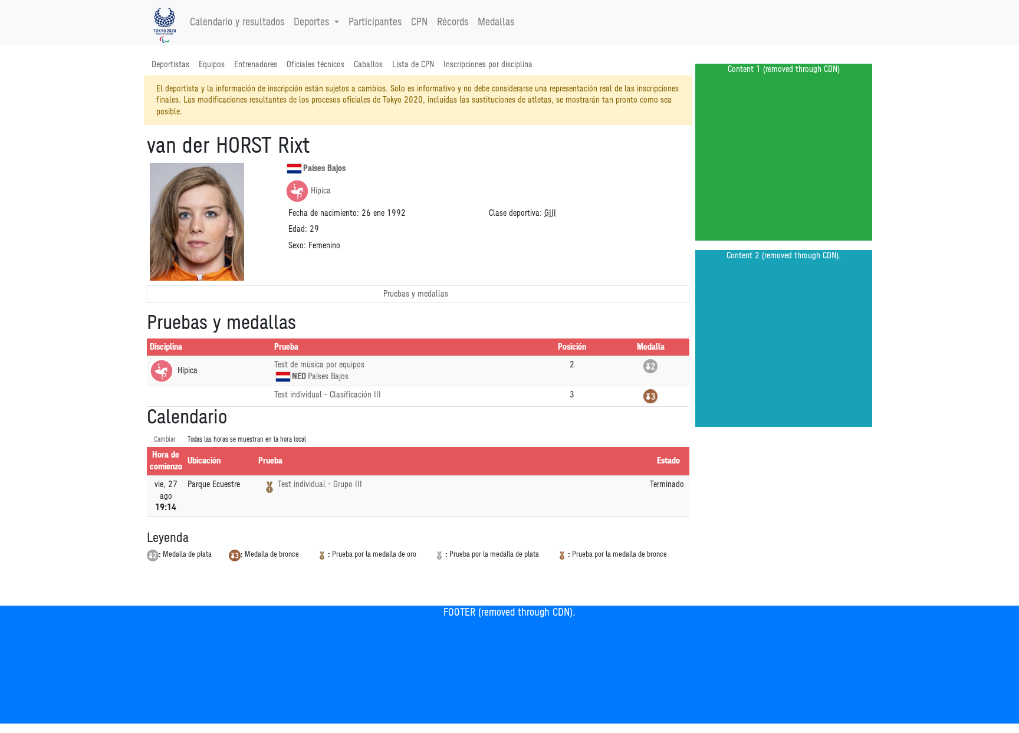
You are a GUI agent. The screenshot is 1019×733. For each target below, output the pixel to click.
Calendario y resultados (237, 22)
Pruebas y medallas (415, 294)
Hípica (321, 191)
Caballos (368, 64)
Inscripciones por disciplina (487, 64)
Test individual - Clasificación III (327, 395)
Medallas (496, 22)
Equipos (212, 64)
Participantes (375, 22)
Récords (452, 22)
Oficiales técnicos (315, 64)
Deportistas (170, 64)
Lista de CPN (413, 64)
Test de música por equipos (319, 365)
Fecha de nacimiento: (323, 213)
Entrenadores (255, 64)
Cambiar (165, 439)
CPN (419, 22)
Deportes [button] (311, 22)
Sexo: (297, 245)
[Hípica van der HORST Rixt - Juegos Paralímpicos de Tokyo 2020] (164, 22)
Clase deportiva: (515, 213)
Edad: (297, 229)
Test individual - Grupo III (320, 484)
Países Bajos (324, 168)
